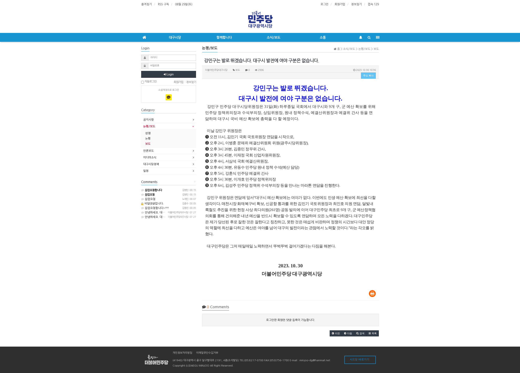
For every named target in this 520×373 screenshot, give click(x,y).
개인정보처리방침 (182, 352)
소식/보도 (273, 37)
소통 (323, 37)
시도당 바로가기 (359, 359)
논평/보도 (149, 126)
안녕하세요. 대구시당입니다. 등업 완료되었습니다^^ (176, 212)
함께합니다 (224, 37)
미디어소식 (149, 157)
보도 (148, 143)
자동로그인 (150, 81)
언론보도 (148, 150)
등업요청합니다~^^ (156, 208)
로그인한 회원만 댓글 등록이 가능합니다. (290, 320)
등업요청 (149, 199)
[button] (336, 333)
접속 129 (373, 4)
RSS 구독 (163, 4)
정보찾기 (356, 4)
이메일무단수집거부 (207, 352)
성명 (148, 133)
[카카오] (169, 97)
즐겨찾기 (146, 4)
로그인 (324, 4)
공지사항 (148, 119)
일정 (145, 170)
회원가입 (340, 4)
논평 (148, 138)
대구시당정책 (151, 164)
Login (170, 74)
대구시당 (175, 37)
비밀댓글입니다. (154, 203)
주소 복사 (368, 75)
